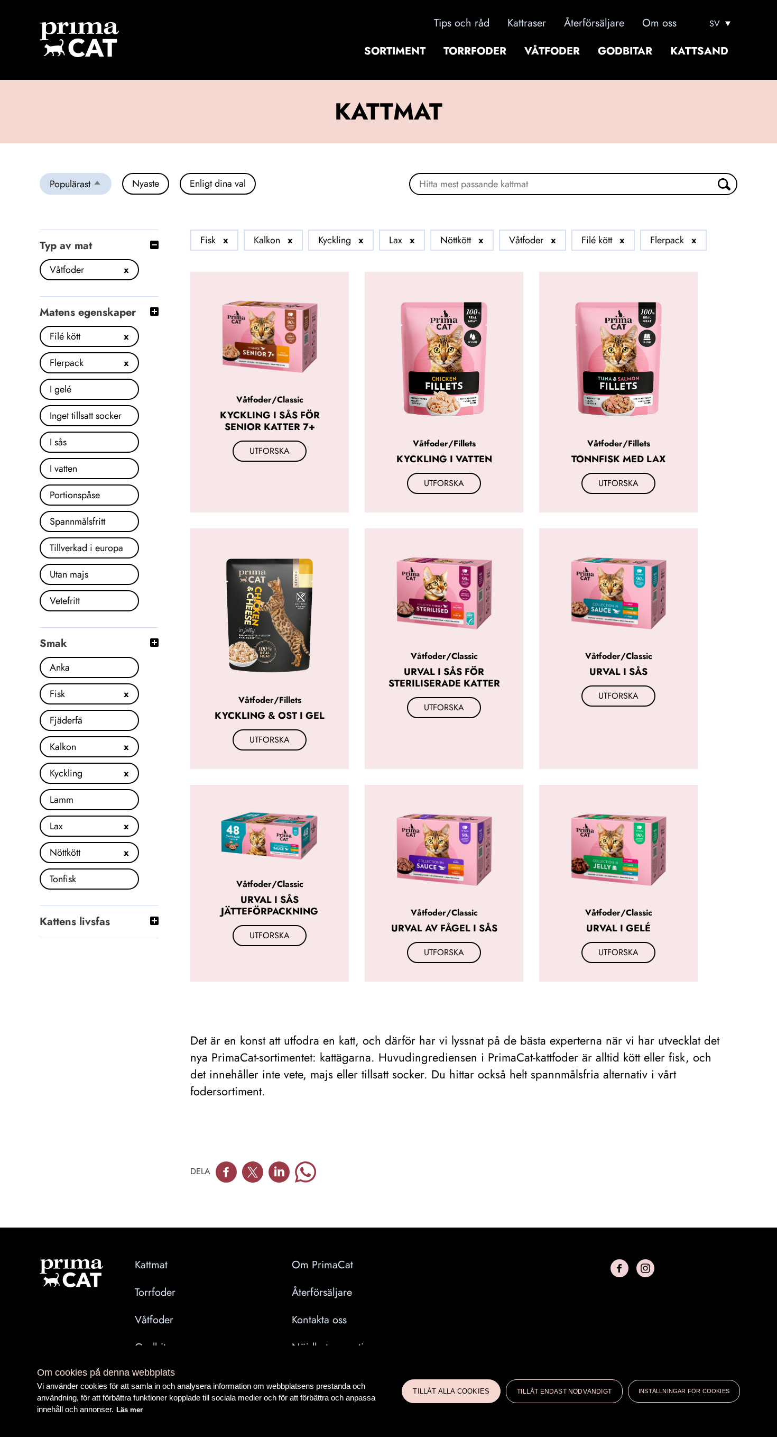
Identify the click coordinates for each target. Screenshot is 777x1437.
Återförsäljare (594, 23)
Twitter (252, 1172)
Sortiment (395, 51)
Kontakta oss (319, 1320)
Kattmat (151, 1265)
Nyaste (145, 183)
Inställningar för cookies (684, 1391)
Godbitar (625, 51)
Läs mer (129, 1410)
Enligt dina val (218, 183)
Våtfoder (552, 51)
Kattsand (699, 51)
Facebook (226, 1172)
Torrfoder (474, 51)
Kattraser (526, 23)
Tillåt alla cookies (451, 1391)
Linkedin (279, 1172)
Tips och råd (461, 23)
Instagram (645, 1268)
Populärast (81, 186)
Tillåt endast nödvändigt (564, 1391)
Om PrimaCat (322, 1265)
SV (714, 24)
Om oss (659, 23)
